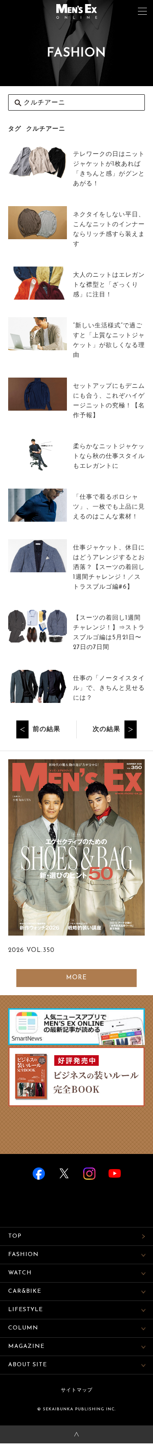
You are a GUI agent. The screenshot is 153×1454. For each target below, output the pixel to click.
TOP (15, 1236)
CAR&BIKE (24, 1291)
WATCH (20, 1273)
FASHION (23, 1255)
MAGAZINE (26, 1346)
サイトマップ (77, 1390)
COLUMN (23, 1328)
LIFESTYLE (25, 1310)
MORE (76, 978)
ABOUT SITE (27, 1365)
